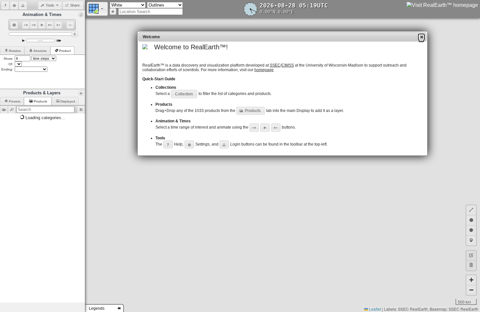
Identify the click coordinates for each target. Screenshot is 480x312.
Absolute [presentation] (40, 51)
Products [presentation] (41, 101)
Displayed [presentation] (67, 101)
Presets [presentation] (14, 101)
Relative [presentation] (15, 51)
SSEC (275, 65)
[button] (5, 5)
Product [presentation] (65, 51)
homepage (264, 70)
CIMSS (287, 65)
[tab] (12, 50)
